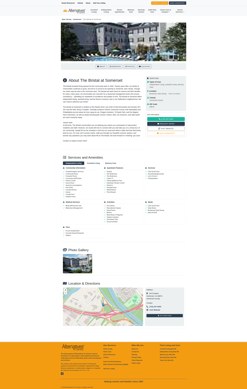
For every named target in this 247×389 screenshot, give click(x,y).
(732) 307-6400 (167, 119)
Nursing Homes (141, 11)
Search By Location (159, 3)
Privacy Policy (136, 357)
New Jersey (66, 19)
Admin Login (136, 363)
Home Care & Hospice (165, 11)
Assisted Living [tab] (93, 163)
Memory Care (131, 11)
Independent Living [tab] (74, 163)
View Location (174, 94)
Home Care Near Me (166, 360)
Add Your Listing (99, 3)
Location (145, 66)
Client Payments (137, 360)
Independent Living (106, 11)
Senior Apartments (119, 11)
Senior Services (179, 11)
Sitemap (134, 354)
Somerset (77, 19)
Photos (131, 66)
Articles (80, 3)
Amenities (116, 66)
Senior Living (107, 349)
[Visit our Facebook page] (62, 374)
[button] (103, 305)
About (88, 3)
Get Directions (165, 315)
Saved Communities (177, 3)
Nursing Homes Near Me (168, 357)
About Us (135, 349)
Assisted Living (94, 11)
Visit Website (167, 129)
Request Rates (167, 124)
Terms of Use (85, 370)
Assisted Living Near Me (168, 349)
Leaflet (131, 325)
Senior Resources (68, 3)
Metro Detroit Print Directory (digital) (115, 364)
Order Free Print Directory (112, 361)
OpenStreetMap (139, 325)
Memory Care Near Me (167, 354)
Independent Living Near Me (169, 351)
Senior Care (107, 351)
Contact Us (135, 351)
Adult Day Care (152, 11)
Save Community (167, 133)
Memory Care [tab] (110, 163)
